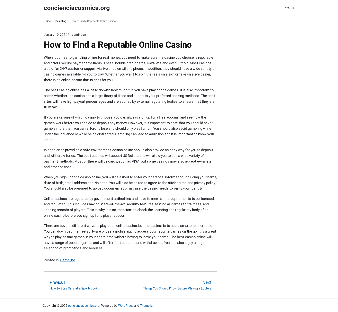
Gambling (67, 260)
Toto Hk (288, 8)
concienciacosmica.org (83, 306)
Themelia (146, 306)
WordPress (125, 306)
